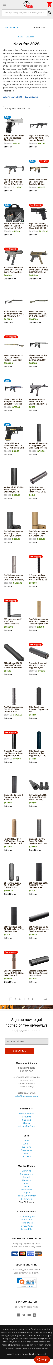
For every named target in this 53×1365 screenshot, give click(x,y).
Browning (26, 1171)
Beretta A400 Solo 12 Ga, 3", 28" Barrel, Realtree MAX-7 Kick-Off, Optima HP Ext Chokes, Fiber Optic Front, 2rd (13, 361)
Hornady (27, 1177)
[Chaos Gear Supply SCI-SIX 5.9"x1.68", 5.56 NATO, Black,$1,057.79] (14, 873)
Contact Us (26, 1229)
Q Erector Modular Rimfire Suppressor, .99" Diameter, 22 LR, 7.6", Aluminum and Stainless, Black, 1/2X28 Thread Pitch (38, 580)
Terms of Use (26, 1223)
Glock (26, 1186)
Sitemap (26, 1123)
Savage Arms (26, 1174)
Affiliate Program (26, 1126)
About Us (26, 1117)
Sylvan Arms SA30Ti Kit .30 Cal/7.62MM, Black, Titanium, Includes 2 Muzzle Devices (38, 799)
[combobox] (24, 12)
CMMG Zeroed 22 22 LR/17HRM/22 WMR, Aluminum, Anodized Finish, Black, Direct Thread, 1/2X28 (13, 667)
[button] (26, 27)
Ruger (26, 1183)
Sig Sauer (26, 1180)
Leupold (26, 1192)
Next (45, 999)
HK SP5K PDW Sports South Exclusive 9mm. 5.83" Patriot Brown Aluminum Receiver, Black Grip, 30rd (39, 272)
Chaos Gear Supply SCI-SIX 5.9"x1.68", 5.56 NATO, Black (12, 885)
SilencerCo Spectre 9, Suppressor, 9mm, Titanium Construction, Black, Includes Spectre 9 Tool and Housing (13, 800)
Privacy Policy (26, 1226)
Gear (26, 1153)
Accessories (26, 1150)
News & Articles (26, 1113)
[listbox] (22, 108)
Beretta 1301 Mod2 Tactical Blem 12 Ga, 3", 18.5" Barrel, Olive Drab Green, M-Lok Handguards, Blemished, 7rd (38, 317)
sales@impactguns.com (26, 1096)
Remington (26, 1199)
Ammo (26, 1144)
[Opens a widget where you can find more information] (42, 1360)
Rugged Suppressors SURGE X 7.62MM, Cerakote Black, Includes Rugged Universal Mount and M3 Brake (13, 712)
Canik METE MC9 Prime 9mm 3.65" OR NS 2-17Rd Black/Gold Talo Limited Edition (14, 446)
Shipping (26, 1120)
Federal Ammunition (26, 1196)
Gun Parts (26, 1147)
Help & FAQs (27, 1219)
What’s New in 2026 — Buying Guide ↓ (20, 97)
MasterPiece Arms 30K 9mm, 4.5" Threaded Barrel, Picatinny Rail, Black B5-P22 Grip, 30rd (14, 272)
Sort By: (8, 108)
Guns (26, 1140)
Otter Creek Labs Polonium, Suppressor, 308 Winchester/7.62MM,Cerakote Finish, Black (39, 711)
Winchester (26, 1189)
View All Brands (26, 1202)
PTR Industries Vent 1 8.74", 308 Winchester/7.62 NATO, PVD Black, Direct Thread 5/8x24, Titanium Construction (14, 624)
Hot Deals (26, 1156)
